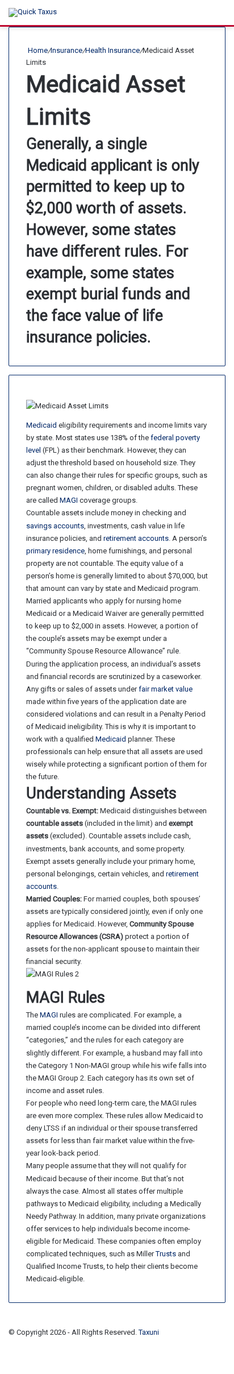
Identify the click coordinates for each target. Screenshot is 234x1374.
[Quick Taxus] (33, 12)
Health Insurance (112, 50)
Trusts (166, 1253)
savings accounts (55, 526)
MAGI (69, 500)
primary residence (55, 551)
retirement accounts (136, 538)
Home (37, 50)
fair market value (166, 689)
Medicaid (41, 425)
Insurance (66, 50)
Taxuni (149, 1332)
